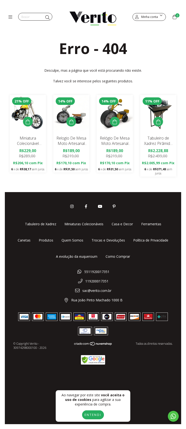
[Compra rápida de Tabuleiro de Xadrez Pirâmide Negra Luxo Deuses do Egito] (158, 121)
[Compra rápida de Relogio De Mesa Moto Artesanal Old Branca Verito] (71, 121)
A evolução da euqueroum (76, 256)
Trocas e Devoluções (108, 240)
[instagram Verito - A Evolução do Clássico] (71, 206)
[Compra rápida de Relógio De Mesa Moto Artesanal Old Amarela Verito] (115, 121)
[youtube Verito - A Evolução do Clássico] (100, 206)
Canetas (24, 240)
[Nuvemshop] (93, 345)
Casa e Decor (122, 224)
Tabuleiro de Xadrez (40, 224)
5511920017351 (96, 271)
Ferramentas (151, 224)
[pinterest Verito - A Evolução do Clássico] (114, 206)
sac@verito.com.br (96, 290)
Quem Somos (72, 240)
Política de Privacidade (150, 240)
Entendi (93, 415)
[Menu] (11, 16)
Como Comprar (118, 256)
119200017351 (96, 281)
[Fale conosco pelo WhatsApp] (173, 416)
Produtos (46, 240)
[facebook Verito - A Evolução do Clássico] (86, 206)
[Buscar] (47, 17)
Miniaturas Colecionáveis (83, 224)
